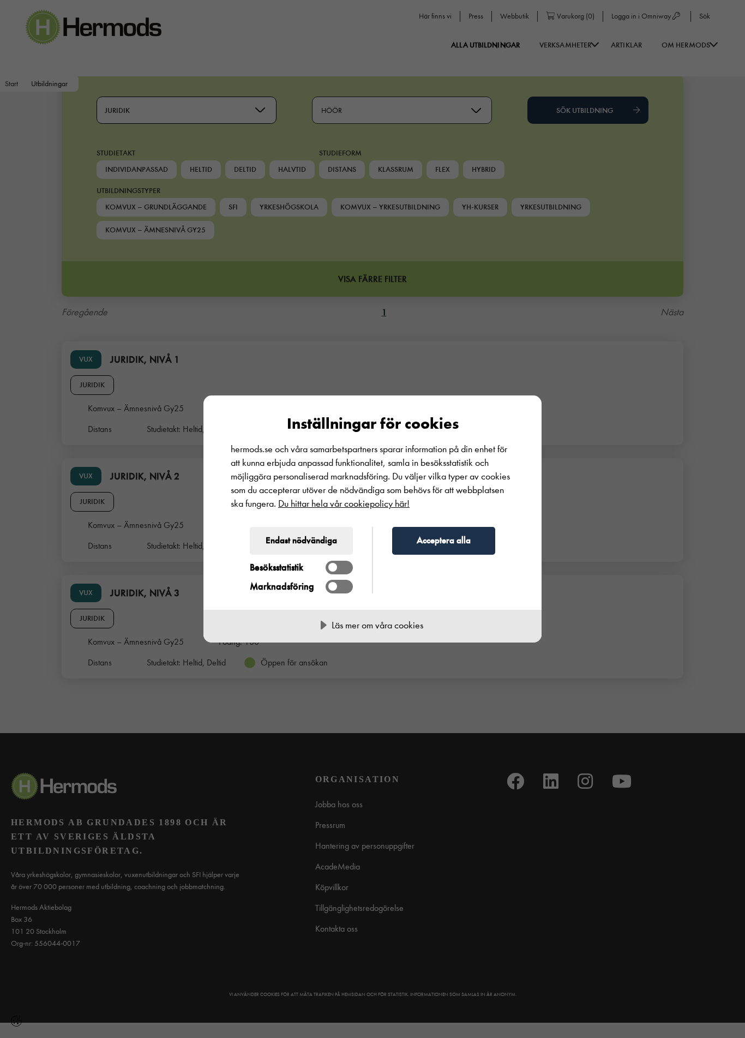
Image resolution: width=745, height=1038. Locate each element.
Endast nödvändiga (301, 540)
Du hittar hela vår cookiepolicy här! (344, 503)
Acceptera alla (444, 540)
